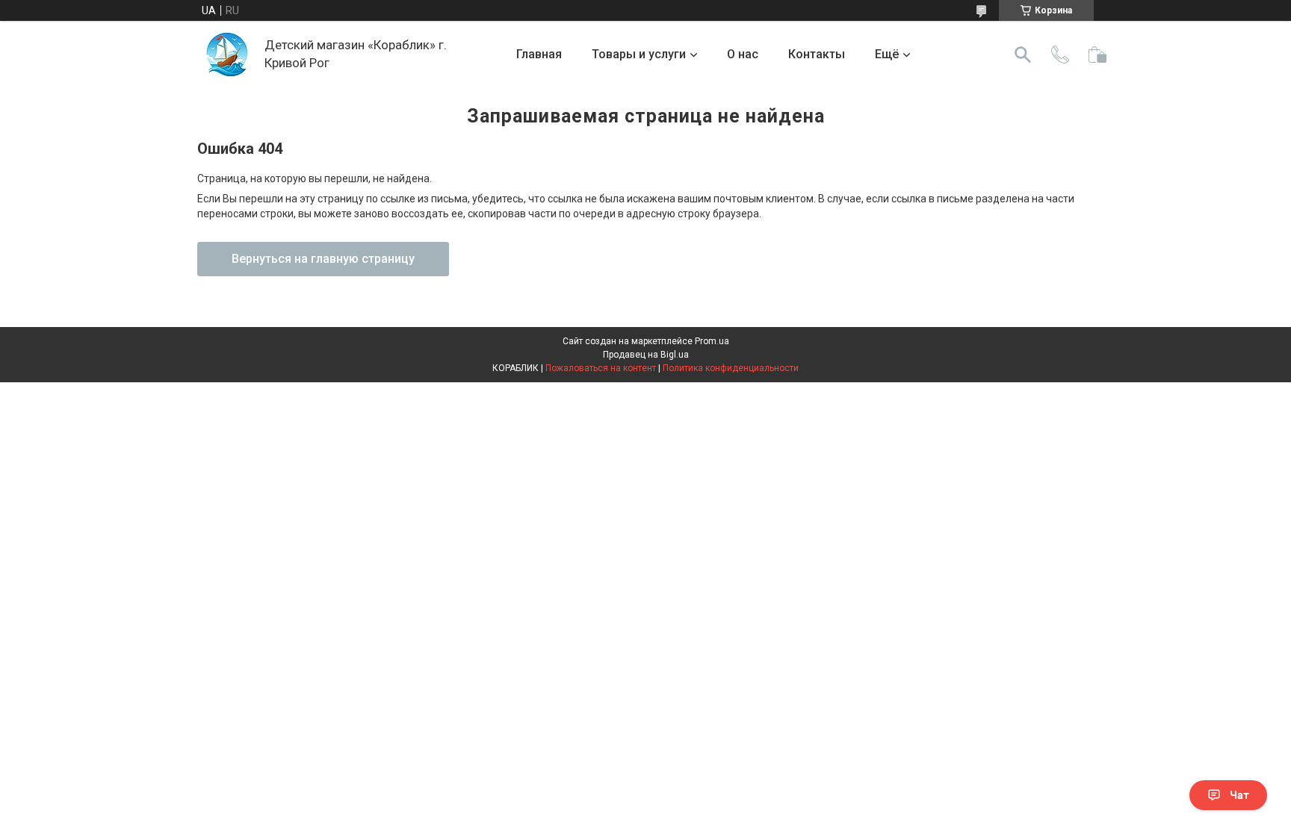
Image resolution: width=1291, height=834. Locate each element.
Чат (1239, 795)
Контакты (816, 54)
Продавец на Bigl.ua (646, 354)
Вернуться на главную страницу (323, 259)
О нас (742, 54)
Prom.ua (712, 341)
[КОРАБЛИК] (227, 54)
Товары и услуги (639, 54)
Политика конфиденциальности (731, 368)
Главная (539, 54)
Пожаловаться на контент (600, 368)
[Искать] (1023, 54)
